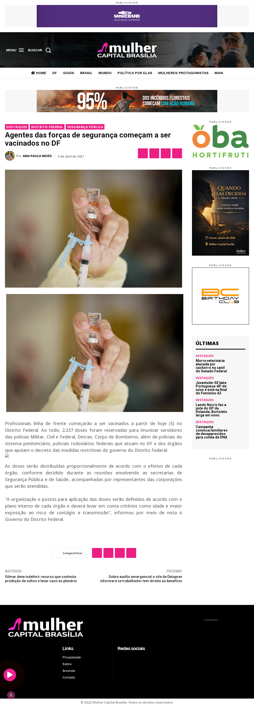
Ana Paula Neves (37, 156)
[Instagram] (229, 50)
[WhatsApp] (166, 153)
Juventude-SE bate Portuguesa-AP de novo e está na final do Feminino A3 (211, 388)
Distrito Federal (47, 127)
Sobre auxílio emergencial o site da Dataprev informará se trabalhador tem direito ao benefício (141, 579)
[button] (41, 50)
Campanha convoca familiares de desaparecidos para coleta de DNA (211, 432)
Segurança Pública (85, 127)
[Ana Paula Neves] (10, 156)
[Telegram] (177, 153)
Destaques (16, 127)
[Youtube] (245, 50)
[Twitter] (237, 50)
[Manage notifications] (11, 695)
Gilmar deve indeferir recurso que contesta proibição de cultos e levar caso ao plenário (41, 579)
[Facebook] (222, 50)
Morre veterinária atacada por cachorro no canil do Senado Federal (211, 366)
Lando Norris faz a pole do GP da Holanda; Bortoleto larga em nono (211, 410)
